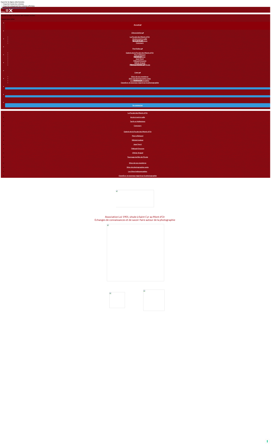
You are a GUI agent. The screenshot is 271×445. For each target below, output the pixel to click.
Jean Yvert (140, 59)
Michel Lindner (137, 140)
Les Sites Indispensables (137, 171)
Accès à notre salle (139, 39)
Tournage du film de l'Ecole (137, 157)
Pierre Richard (139, 55)
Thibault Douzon (139, 61)
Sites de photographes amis (140, 79)
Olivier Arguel (139, 63)
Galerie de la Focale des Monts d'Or (140, 53)
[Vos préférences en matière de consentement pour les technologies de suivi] (267, 441)
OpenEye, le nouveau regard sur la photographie (140, 83)
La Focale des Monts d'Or (140, 37)
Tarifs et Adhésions (137, 121)
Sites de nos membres (139, 77)
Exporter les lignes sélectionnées (12, 2)
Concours (140, 43)
